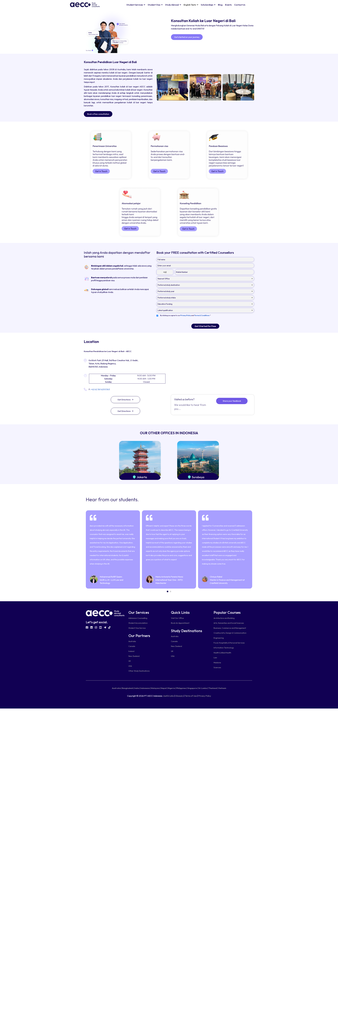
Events (228, 4)
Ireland (131, 651)
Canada (131, 646)
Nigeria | (172, 688)
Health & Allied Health (222, 653)
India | (137, 688)
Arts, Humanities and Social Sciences (229, 623)
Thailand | (213, 688)
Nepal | (164, 688)
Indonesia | (145, 688)
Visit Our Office (177, 618)
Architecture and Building (224, 618)
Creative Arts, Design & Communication (230, 633)
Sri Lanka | (203, 688)
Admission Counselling (137, 618)
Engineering (219, 638)
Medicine (217, 662)
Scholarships (207, 4)
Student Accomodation (138, 623)
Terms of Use (191, 696)
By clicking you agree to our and (185, 315)
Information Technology (224, 648)
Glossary (179, 696)
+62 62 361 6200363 (100, 389)
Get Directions (124, 399)
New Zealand (133, 656)
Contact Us (239, 4)
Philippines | (181, 688)
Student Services (134, 4)
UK (129, 661)
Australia (132, 641)
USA (130, 666)
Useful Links (168, 696)
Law (215, 657)
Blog (220, 4)
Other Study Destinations (139, 671)
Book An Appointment (180, 623)
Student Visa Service (137, 628)
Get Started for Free (205, 326)
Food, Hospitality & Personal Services (229, 643)
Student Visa (154, 4)
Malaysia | (155, 688)
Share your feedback (232, 401)
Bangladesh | (128, 688)
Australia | (117, 688)
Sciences (217, 667)
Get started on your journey (186, 37)
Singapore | (192, 688)
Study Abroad (172, 4)
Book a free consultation (98, 114)
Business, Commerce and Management (230, 628)
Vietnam (222, 688)
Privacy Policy (204, 696)
